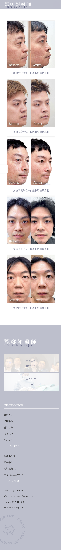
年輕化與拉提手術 (13, 474)
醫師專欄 (8, 427)
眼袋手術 (8, 462)
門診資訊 (8, 439)
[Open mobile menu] (56, 5)
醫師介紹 (8, 415)
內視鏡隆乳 (10, 468)
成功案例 (8, 433)
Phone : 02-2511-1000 (14, 501)
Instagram (18, 507)
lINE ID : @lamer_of (14, 490)
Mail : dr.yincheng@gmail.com (19, 496)
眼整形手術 (10, 456)
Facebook (8, 507)
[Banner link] (31, 363)
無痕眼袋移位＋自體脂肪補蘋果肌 (31, 73)
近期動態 (8, 421)
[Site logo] (17, 4)
